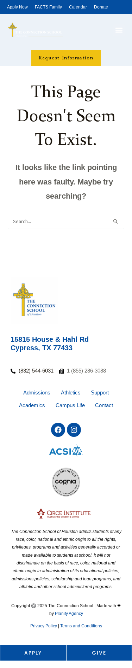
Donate (101, 7)
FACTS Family (48, 7)
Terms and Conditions (81, 625)
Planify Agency (69, 613)
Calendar (78, 7)
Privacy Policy (43, 625)
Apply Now (17, 7)
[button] (119, 30)
